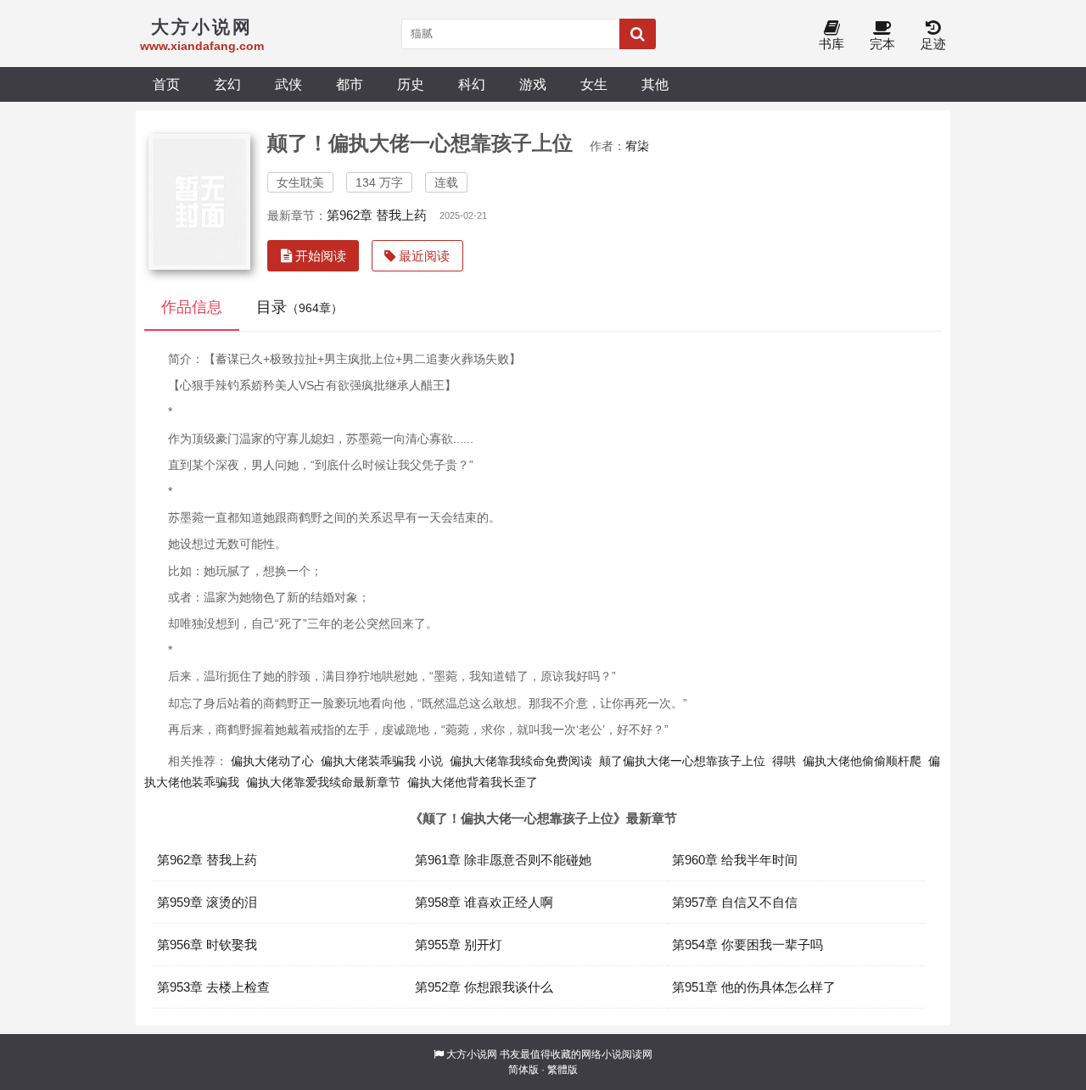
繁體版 (562, 1070)
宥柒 (637, 146)
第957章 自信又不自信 (735, 902)
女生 (593, 84)
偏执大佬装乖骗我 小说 (382, 761)
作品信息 (191, 307)
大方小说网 (471, 1054)
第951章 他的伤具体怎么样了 (754, 987)
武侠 (288, 84)
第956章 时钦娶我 (207, 944)
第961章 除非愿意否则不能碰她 (503, 859)
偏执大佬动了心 (272, 761)
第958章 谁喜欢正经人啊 (484, 902)
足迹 (933, 43)
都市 (349, 84)
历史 (410, 84)
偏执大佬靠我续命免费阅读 (521, 761)
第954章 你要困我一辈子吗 (747, 944)
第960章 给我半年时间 (735, 859)
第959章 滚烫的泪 (207, 902)
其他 (655, 84)
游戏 (532, 84)
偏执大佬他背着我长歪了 (472, 782)
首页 (166, 84)
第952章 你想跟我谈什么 (484, 987)
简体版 (523, 1070)
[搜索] (637, 34)
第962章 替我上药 (377, 215)
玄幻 (227, 84)
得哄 (784, 761)
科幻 (471, 84)
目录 (299, 307)
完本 (882, 43)
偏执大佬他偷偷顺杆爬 (862, 761)
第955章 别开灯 (458, 944)
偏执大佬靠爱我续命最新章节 (323, 782)
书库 (831, 43)
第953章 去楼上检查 (213, 987)
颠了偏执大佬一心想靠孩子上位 (682, 761)
